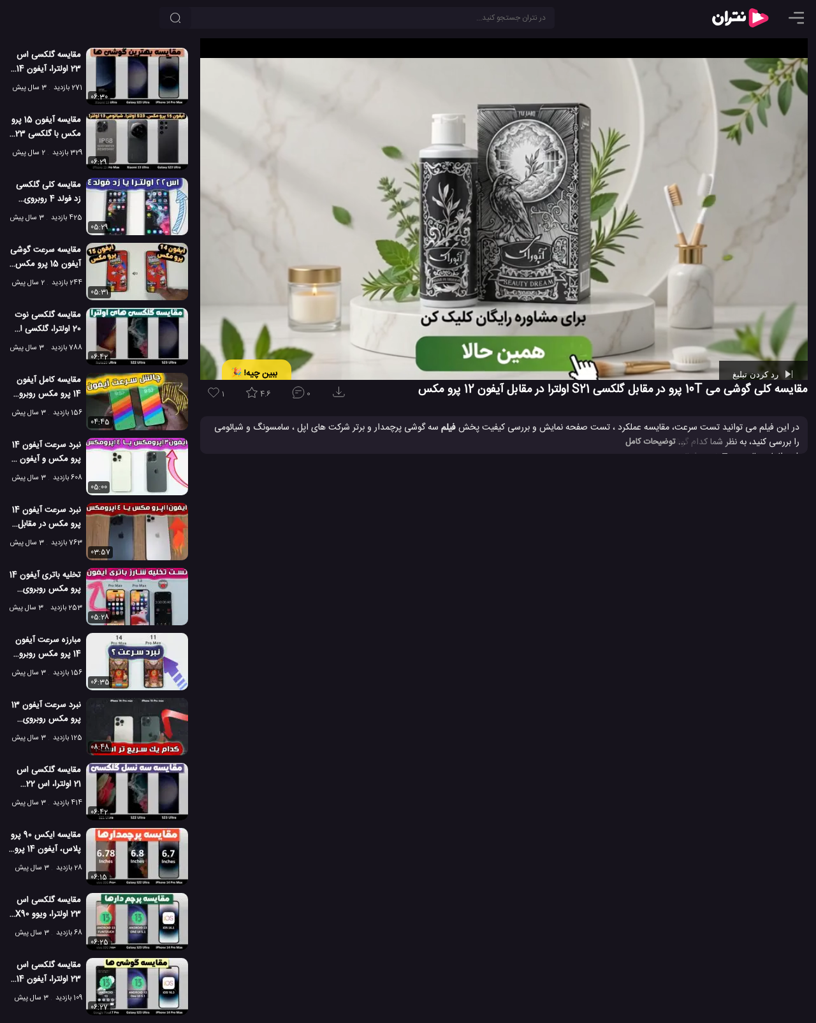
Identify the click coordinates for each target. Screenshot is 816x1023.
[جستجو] (175, 18)
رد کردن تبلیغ (756, 374)
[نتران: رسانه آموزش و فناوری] (740, 18)
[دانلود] (341, 396)
